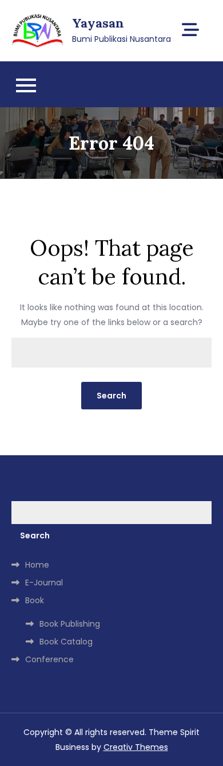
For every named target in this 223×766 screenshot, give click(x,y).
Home (37, 564)
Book (34, 600)
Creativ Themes (135, 747)
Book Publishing (69, 624)
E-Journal (44, 582)
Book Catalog (66, 641)
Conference (49, 659)
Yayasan (98, 23)
